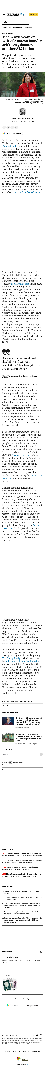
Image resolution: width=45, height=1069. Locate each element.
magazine (21, 455)
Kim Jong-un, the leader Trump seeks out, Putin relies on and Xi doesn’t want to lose (21, 875)
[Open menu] (4, 14)
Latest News (28, 28)
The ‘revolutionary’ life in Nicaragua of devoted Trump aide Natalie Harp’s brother (21, 913)
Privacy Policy (17, 1051)
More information (7, 765)
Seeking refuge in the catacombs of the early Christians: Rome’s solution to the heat (22, 861)
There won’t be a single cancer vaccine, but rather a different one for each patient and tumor (22, 854)
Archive (5, 976)
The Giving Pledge (11, 658)
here (33, 770)
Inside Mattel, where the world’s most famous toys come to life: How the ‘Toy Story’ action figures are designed (22, 906)
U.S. (5, 22)
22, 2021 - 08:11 (26, 121)
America (5, 754)
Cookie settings (26, 1051)
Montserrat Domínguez (23, 727)
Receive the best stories (12, 957)
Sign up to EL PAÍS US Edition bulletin (19, 701)
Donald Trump (17, 28)
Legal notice (9, 1051)
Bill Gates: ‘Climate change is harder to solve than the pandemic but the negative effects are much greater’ (29, 721)
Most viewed (7, 886)
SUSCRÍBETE (33, 14)
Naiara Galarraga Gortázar (24, 744)
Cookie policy (36, 1051)
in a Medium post (20, 283)
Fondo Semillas (10, 146)
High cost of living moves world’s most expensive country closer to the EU (20, 868)
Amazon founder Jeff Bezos (27, 192)
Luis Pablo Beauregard (22, 118)
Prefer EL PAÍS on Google (13, 133)
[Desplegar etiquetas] (41, 754)
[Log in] (41, 14)
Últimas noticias (9, 849)
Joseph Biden (7, 28)
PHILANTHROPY (7, 34)
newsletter (7, 952)
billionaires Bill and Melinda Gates (23, 661)
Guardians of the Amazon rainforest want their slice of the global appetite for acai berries (28, 738)
